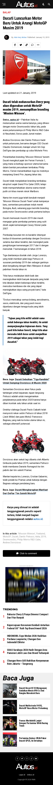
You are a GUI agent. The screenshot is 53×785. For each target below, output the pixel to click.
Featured (40, 534)
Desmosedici (9, 539)
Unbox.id (30, 775)
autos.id (14, 119)
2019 (43, 537)
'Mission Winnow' (26, 534)
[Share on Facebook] (15, 44)
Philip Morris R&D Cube (28, 539)
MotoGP (7, 537)
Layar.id (22, 775)
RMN (33, 780)
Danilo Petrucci (26, 537)
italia (37, 537)
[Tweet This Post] (20, 44)
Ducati (15, 537)
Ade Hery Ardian (20, 37)
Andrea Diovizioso (12, 542)
